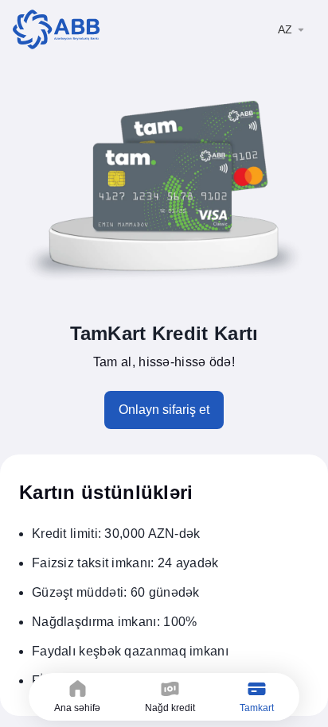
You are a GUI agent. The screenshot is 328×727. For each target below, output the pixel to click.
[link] (56, 29)
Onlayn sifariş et (164, 409)
